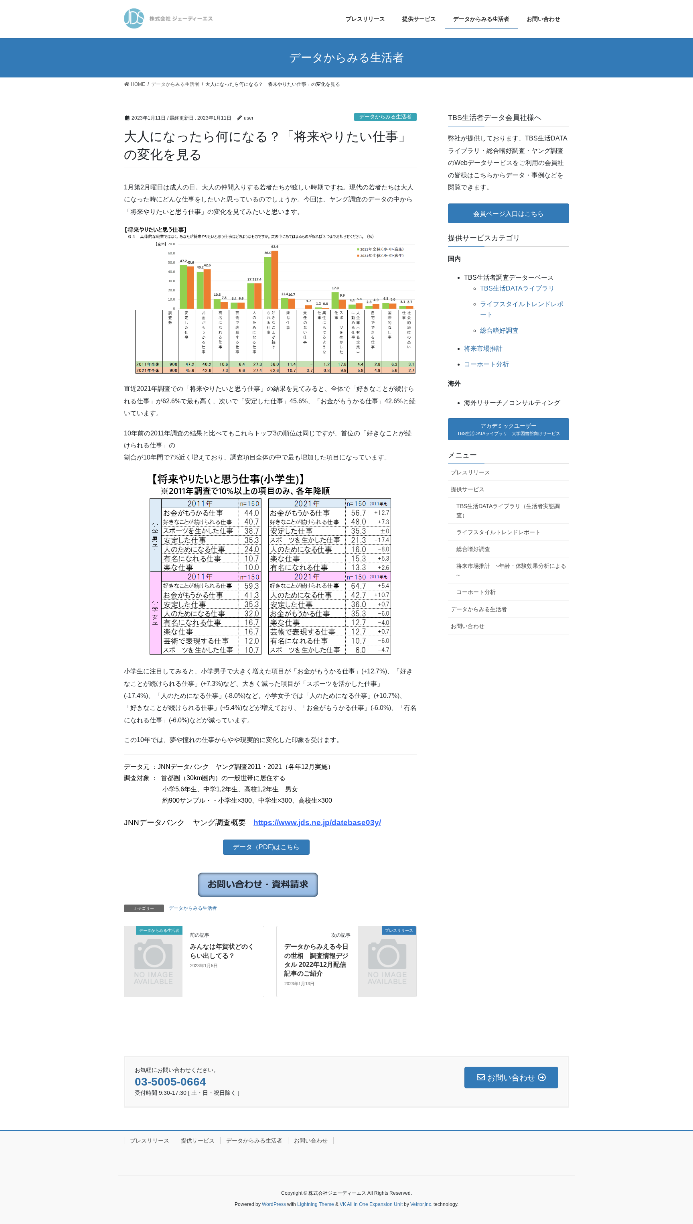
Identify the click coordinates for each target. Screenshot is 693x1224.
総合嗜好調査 (499, 330)
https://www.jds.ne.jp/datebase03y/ (317, 822)
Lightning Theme (315, 1204)
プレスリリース (470, 472)
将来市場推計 (483, 348)
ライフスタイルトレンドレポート (498, 532)
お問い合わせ (467, 626)
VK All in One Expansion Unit (371, 1204)
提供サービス (467, 489)
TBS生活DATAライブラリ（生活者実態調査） (508, 510)
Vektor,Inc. (421, 1204)
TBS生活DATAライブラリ (517, 288)
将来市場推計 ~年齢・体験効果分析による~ (511, 570)
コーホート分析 (486, 364)
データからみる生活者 (385, 117)
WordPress (274, 1204)
